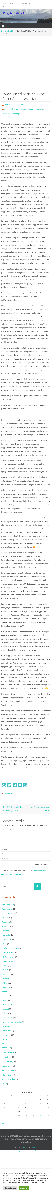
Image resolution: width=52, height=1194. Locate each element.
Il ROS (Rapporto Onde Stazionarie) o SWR (13, 806)
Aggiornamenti (8, 902)
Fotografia (6, 932)
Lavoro (5, 963)
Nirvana (25, 1145)
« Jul (2, 1121)
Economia (6, 924)
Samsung (9, 1059)
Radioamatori (26, 3)
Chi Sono (13, 3)
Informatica (6, 937)
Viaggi (5, 980)
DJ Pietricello (41, 3)
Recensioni (6, 112)
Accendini (7, 972)
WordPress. (34, 1145)
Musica (4, 997)
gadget (6, 1006)
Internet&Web (29, 108)
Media (4, 989)
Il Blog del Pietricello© (14, 13)
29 (40, 1113)
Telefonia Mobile (8, 1077)
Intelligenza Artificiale (10, 945)
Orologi (6, 976)
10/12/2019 (21, 104)
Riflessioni (6, 1032)
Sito (3, 1041)
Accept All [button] (23, 1188)
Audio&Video (9, 31)
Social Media (8, 959)
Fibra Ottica (7, 1072)
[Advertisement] (26, 63)
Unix (5, 941)
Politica (5, 1011)
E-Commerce (8, 954)
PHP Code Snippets (17, 1148)
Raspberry (7, 1024)
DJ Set (5, 915)
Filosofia (5, 928)
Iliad (5, 1081)
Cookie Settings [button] (10, 1188)
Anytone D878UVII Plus (12, 1019)
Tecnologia (15, 112)
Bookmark (9, 791)
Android (8, 1054)
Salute (4, 1037)
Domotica (19, 108)
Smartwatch (8, 1063)
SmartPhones (8, 1050)
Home (4, 3)
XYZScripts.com (36, 1148)
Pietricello (9, 104)
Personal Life (7, 1002)
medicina (5, 993)
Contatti (6, 7)
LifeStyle (39, 108)
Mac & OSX (6, 985)
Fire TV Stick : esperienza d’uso (40, 806)
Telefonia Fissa (8, 1068)
